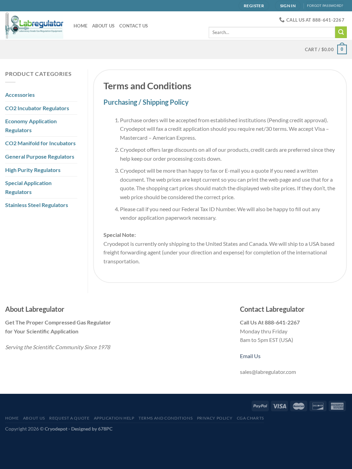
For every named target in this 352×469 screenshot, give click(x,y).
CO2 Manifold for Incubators (40, 143)
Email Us (250, 356)
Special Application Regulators (28, 187)
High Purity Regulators (32, 170)
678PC (105, 429)
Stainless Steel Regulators (36, 205)
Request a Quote (69, 418)
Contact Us (133, 25)
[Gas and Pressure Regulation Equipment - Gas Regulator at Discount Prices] (34, 25)
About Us (103, 25)
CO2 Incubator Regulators (37, 108)
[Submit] (341, 32)
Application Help (114, 418)
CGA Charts (250, 418)
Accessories (20, 94)
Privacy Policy (215, 418)
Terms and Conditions (165, 418)
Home (80, 25)
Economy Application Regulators (31, 125)
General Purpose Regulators (39, 156)
